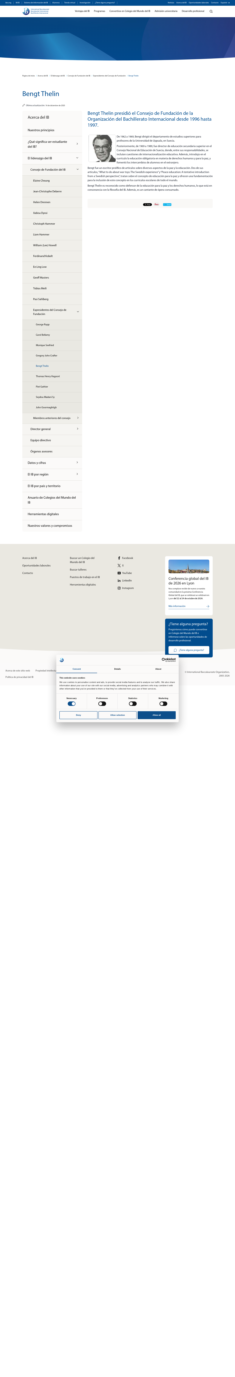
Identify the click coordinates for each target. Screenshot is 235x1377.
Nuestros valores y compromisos (50, 526)
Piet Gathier (42, 387)
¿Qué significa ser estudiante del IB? (47, 144)
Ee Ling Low (40, 267)
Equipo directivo (40, 440)
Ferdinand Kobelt (43, 256)
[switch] (102, 704)
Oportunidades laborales (199, 3)
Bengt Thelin (134, 76)
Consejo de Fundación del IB (79, 76)
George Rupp (43, 325)
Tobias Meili (40, 288)
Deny (78, 715)
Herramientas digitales (43, 514)
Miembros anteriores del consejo (51, 418)
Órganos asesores (41, 451)
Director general (40, 429)
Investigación (85, 3)
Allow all (157, 715)
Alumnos (56, 3)
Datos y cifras (37, 463)
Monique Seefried (45, 345)
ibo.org (8, 3)
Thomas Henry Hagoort (48, 376)
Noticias (171, 3)
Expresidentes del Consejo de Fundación (109, 76)
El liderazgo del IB (58, 76)
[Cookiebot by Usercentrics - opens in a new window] (164, 660)
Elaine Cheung (41, 180)
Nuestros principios (41, 130)
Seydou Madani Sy (45, 397)
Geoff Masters (41, 277)
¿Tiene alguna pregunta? (105, 3)
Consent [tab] (77, 669)
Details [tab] (117, 669)
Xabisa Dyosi (40, 213)
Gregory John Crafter (46, 356)
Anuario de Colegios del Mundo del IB (52, 500)
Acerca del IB (181, 3)
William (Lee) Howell (45, 245)
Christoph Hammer (44, 224)
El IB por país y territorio (44, 486)
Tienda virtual (69, 3)
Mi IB (18, 3)
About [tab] (158, 669)
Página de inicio (28, 76)
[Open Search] (211, 11)
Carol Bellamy (43, 335)
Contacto (215, 3)
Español (224, 3)
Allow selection (117, 715)
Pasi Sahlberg (40, 299)
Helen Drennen (41, 202)
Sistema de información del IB (36, 3)
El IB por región (38, 474)
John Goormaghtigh (46, 407)
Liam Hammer (41, 234)
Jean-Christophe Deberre (47, 191)
